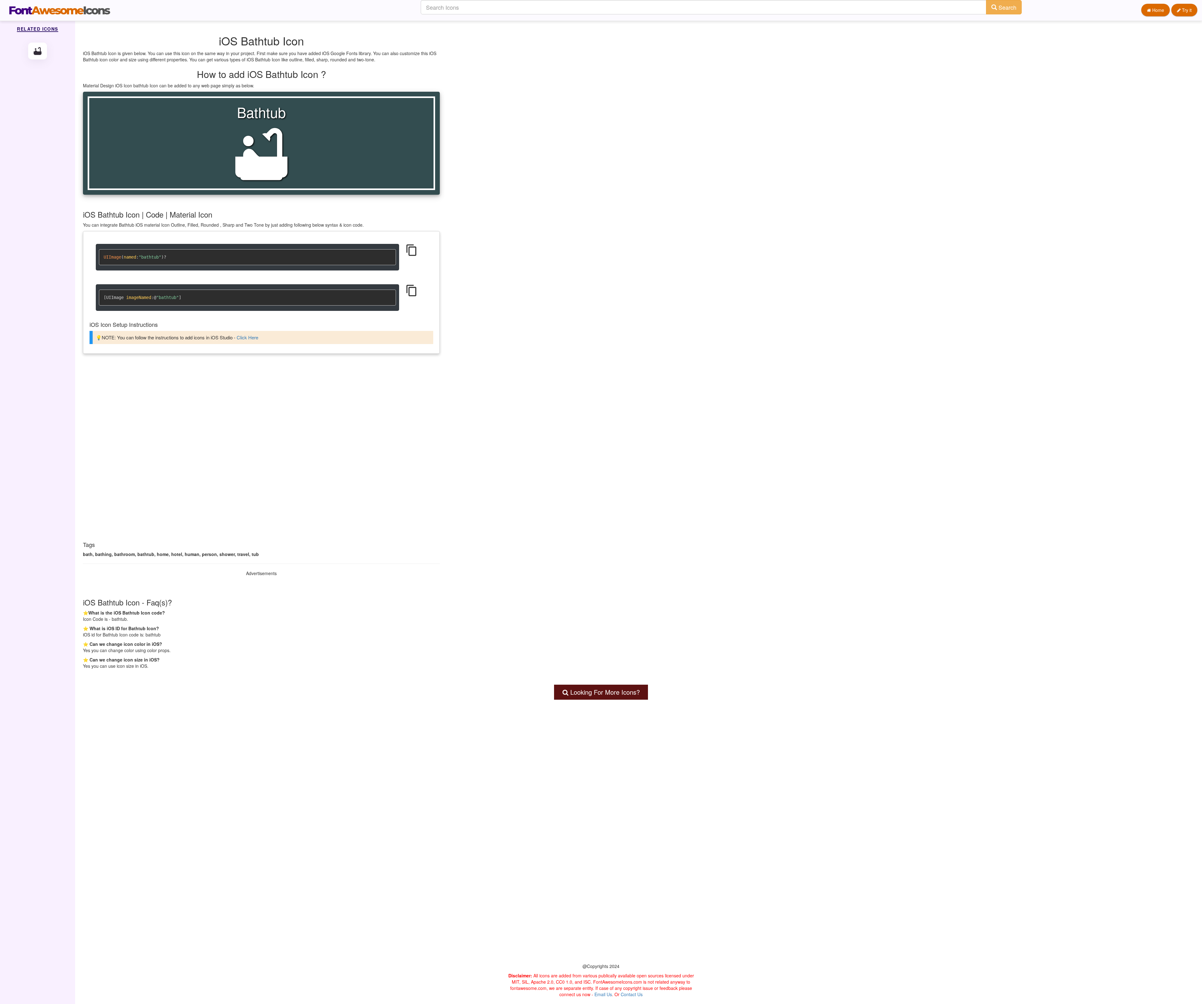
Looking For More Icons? (604, 692)
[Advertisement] (261, 407)
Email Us (603, 994)
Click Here (247, 337)
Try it (1186, 10)
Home (1157, 10)
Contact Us (632, 994)
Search (1006, 7)
